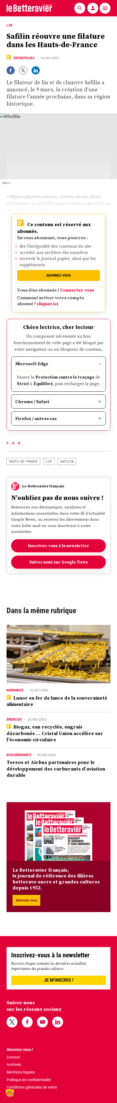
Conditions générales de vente (32, 1087)
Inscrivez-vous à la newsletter (58, 545)
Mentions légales (21, 1072)
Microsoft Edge (31, 364)
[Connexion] (92, 8)
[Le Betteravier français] (29, 8)
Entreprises (24, 58)
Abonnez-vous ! (20, 1049)
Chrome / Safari (32, 401)
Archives (14, 1064)
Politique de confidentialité (29, 1080)
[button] (10, 1093)
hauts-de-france (23, 461)
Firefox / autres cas (36, 418)
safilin (66, 461)
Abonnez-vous (58, 275)
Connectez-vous (77, 290)
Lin (49, 461)
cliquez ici (47, 304)
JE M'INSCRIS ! (58, 980)
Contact (13, 1057)
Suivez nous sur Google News (58, 562)
